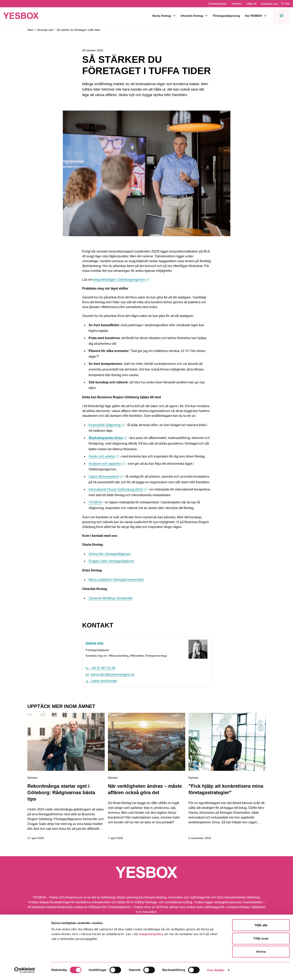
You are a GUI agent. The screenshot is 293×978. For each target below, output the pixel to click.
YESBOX (95, 502)
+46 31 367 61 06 (102, 668)
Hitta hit (251, 3)
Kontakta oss (269, 3)
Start (30, 29)
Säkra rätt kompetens (106, 476)
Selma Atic (95, 643)
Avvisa (261, 951)
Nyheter (237, 3)
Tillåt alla (261, 925)
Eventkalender (218, 3)
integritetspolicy (151, 934)
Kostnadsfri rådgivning (107, 425)
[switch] (115, 970)
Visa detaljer (216, 970)
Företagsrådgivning (226, 15)
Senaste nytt (45, 29)
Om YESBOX (253, 15)
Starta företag (161, 15)
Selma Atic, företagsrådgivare (110, 554)
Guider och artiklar (104, 456)
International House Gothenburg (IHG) (118, 489)
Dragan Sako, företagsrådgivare (112, 561)
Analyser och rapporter (107, 463)
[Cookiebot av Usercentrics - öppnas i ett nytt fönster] (24, 970)
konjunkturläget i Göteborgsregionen (121, 279)
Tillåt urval (260, 938)
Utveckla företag (192, 15)
